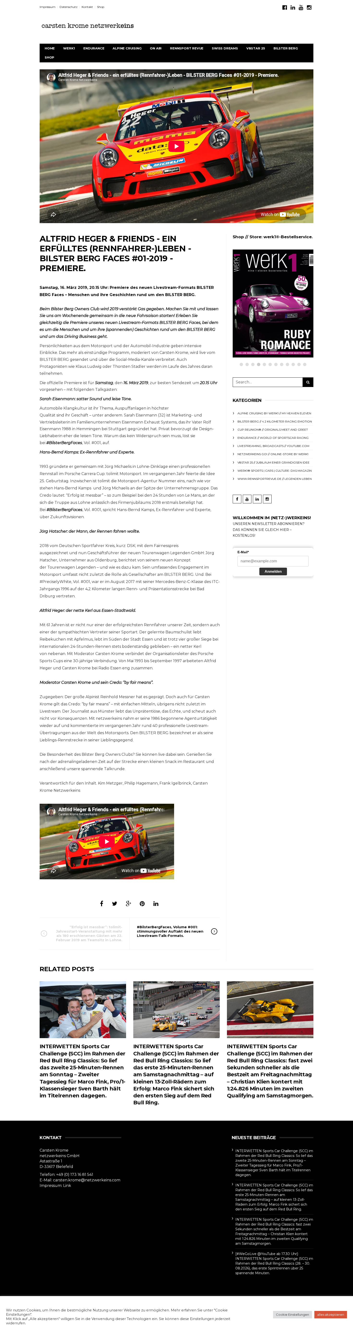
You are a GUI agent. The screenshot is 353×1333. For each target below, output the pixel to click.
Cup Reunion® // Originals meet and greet (272, 429)
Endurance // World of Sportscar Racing (273, 438)
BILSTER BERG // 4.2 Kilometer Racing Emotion (274, 421)
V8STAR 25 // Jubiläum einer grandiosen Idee (273, 462)
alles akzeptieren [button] (330, 1314)
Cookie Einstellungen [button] (292, 1314)
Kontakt (87, 7)
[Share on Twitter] (115, 904)
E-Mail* (243, 552)
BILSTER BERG (286, 48)
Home (50, 48)
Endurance (93, 48)
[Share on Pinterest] (142, 904)
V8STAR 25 (255, 48)
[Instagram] (309, 7)
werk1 (69, 48)
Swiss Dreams (225, 48)
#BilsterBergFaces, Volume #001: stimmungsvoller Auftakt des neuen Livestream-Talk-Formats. (170, 931)
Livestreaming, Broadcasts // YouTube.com (273, 446)
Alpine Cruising (127, 48)
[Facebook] (284, 7)
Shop (100, 7)
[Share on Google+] (128, 904)
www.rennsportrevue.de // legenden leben (274, 479)
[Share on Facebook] (101, 904)
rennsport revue (186, 48)
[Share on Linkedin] (156, 904)
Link (67, 1185)
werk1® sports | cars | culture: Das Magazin (274, 470)
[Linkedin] (293, 7)
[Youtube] (301, 7)
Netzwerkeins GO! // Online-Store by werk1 (283, 279)
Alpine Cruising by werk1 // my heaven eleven (274, 413)
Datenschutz (69, 7)
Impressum (47, 7)
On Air (156, 48)
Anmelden (273, 571)
